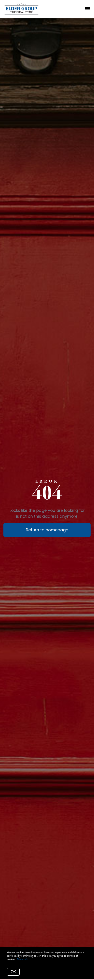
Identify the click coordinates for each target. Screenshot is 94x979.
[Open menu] (87, 8)
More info (22, 959)
